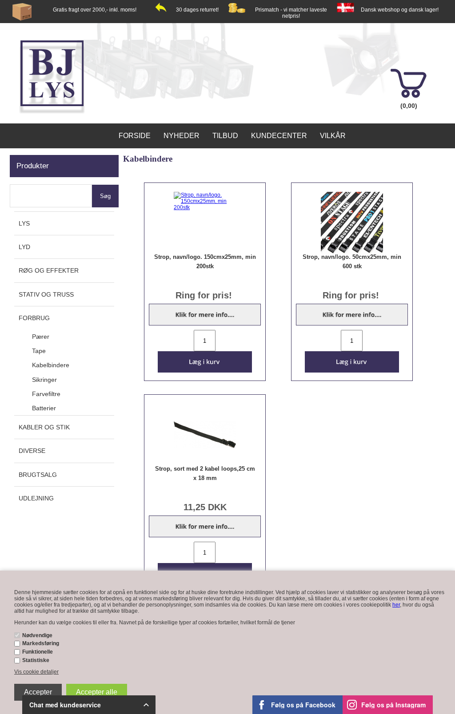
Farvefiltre (46, 393)
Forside (135, 135)
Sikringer (44, 379)
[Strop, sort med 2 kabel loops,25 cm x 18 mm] (205, 435)
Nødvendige (37, 635)
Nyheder (182, 135)
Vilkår (333, 135)
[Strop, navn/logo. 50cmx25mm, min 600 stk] (352, 223)
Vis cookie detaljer (36, 672)
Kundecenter (279, 135)
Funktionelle (37, 652)
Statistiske (35, 660)
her (396, 605)
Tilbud (225, 135)
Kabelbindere (50, 365)
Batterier (44, 408)
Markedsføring (40, 643)
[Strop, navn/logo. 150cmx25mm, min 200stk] (205, 201)
